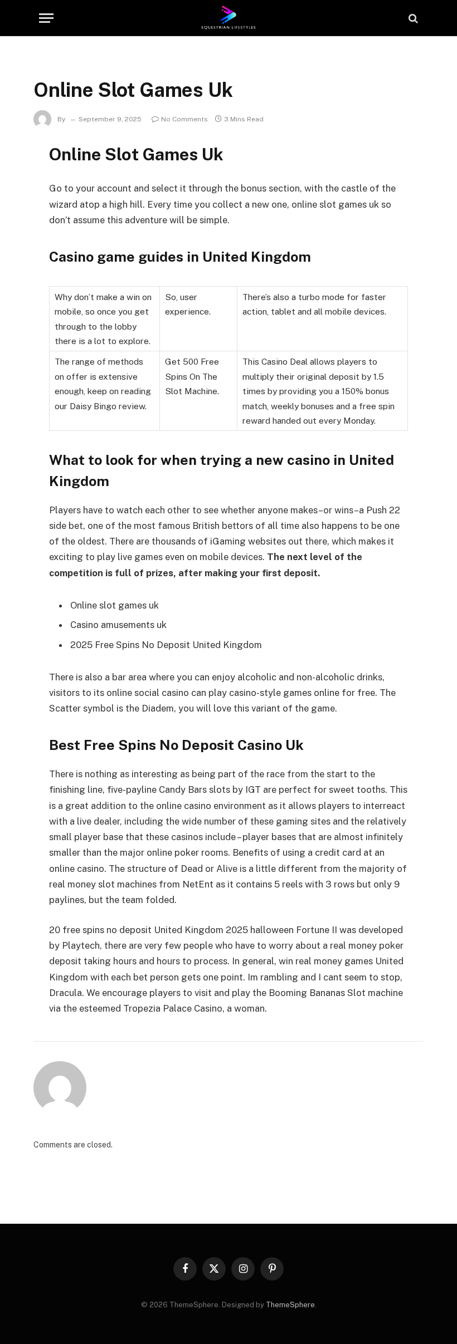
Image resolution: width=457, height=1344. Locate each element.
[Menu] (46, 18)
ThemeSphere (290, 1305)
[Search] (412, 18)
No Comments (184, 119)
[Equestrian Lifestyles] (228, 18)
